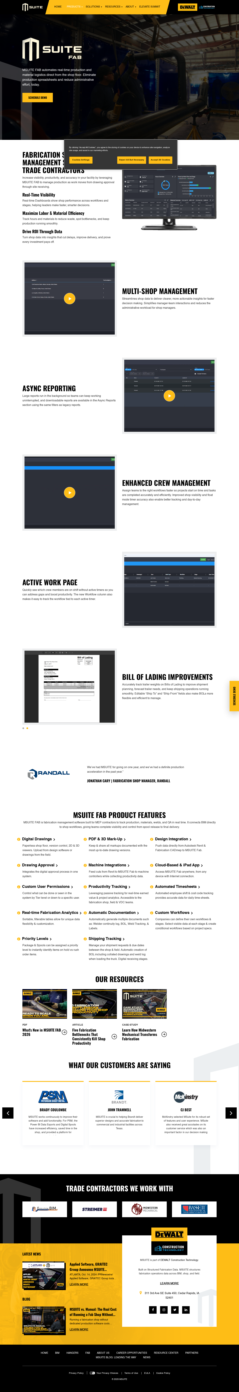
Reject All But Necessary (131, 160)
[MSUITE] (32, 7)
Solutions (93, 7)
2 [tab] (27, 728)
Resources (112, 7)
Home (58, 7)
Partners (191, 1353)
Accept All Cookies (160, 160)
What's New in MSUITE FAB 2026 (41, 1032)
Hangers (72, 1353)
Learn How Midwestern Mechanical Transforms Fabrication (139, 1034)
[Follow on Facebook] (153, 1310)
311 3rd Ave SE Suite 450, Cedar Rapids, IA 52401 (172, 1295)
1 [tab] (23, 728)
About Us (103, 1353)
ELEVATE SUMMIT (149, 7)
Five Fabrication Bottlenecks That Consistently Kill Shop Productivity (89, 1036)
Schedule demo (37, 97)
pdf (24, 1025)
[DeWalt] (197, 7)
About (130, 7)
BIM (57, 1353)
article (77, 1025)
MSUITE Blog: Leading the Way (116, 1357)
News (146, 1357)
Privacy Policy (76, 1373)
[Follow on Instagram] (164, 1310)
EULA (147, 1373)
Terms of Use (131, 1373)
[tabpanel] (169, 197)
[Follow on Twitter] (175, 1310)
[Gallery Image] (69, 298)
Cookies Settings (81, 160)
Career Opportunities (131, 1353)
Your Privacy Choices (107, 1373)
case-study (130, 1025)
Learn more (79, 1284)
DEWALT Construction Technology (179, 1260)
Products (73, 7)
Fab (87, 1353)
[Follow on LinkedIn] (186, 1310)
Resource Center (166, 1353)
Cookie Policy (163, 1373)
